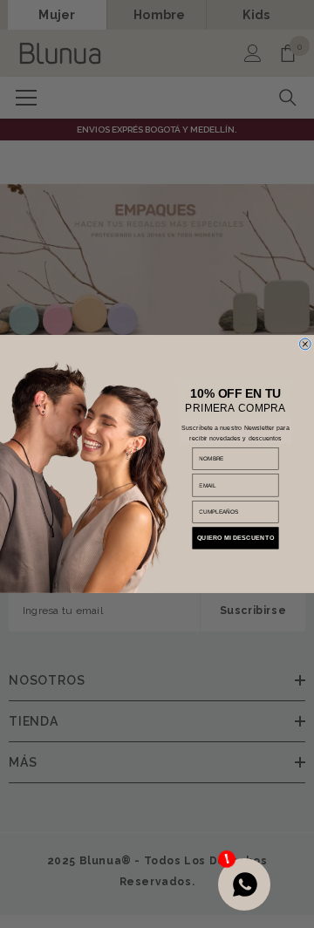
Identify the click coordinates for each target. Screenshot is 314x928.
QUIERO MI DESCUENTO (235, 538)
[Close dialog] (305, 344)
